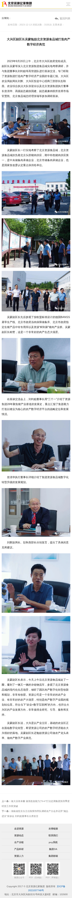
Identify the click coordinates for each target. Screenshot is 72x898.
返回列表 (65, 18)
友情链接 (53, 828)
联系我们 (53, 835)
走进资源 (19, 828)
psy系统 (53, 842)
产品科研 (19, 849)
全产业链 (19, 842)
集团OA (53, 849)
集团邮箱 (53, 856)
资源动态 (19, 835)
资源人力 (19, 856)
